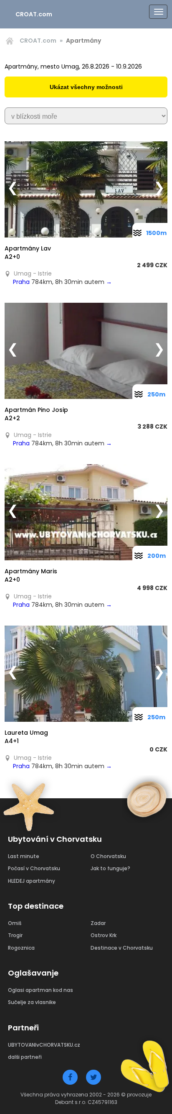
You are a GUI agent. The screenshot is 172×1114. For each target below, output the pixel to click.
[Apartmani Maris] (86, 512)
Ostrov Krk (103, 935)
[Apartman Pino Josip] (86, 351)
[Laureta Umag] (86, 674)
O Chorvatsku (108, 856)
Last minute (23, 856)
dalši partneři (25, 1056)
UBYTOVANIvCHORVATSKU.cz (44, 1044)
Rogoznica (21, 947)
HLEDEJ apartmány (31, 880)
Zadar (98, 923)
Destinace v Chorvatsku (122, 947)
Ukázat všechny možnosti (86, 87)
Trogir (15, 935)
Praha (21, 282)
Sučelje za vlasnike (32, 1002)
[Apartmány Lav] (86, 189)
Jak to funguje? (110, 868)
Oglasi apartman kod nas (40, 990)
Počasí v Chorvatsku (34, 868)
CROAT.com (33, 14)
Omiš (14, 923)
